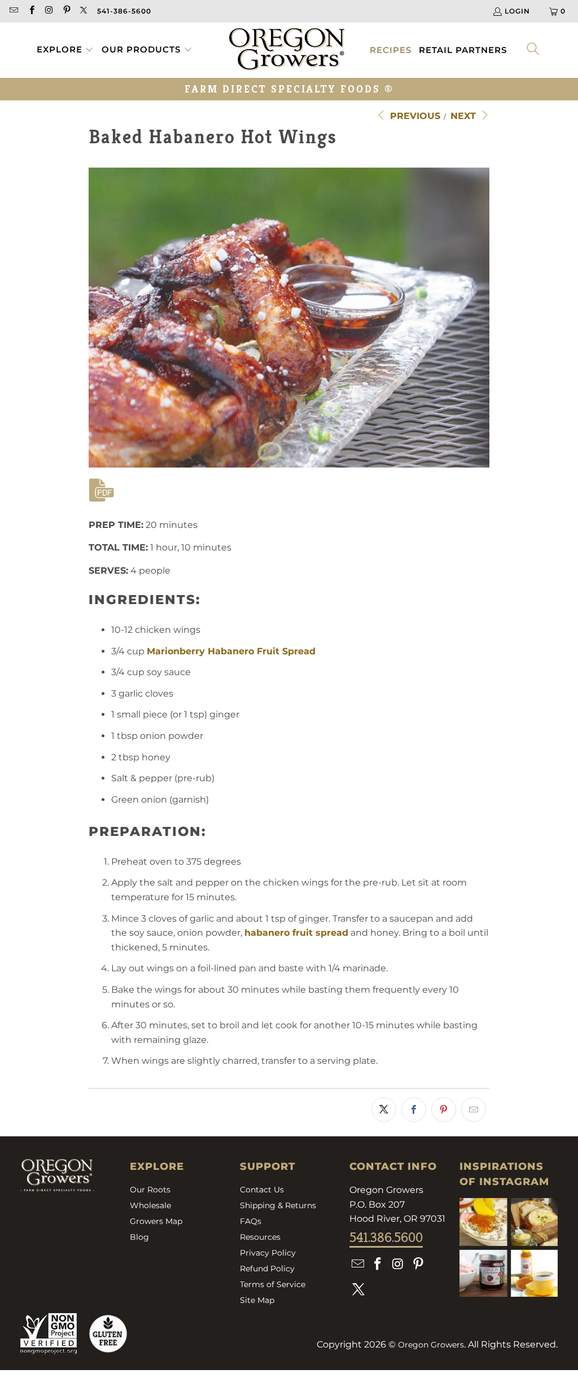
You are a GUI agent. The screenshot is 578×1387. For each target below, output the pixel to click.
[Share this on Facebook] (413, 1109)
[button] (65, 50)
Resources (260, 1237)
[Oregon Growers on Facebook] (31, 11)
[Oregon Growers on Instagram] (49, 11)
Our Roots (150, 1190)
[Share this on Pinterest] (443, 1109)
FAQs (250, 1221)
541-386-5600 (124, 11)
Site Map (257, 1300)
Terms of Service (272, 1284)
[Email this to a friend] (473, 1109)
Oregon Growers (431, 1345)
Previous (413, 116)
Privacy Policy (268, 1253)
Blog (139, 1237)
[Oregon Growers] (287, 50)
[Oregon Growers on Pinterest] (66, 11)
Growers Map (156, 1221)
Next (464, 116)
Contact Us (262, 1190)
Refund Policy (267, 1268)
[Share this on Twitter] (383, 1109)
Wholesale (150, 1205)
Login (517, 11)
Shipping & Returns (278, 1205)
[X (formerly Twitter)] (84, 11)
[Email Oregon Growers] (13, 11)
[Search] (533, 50)
